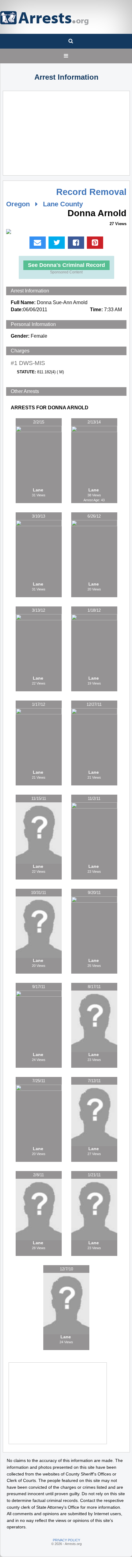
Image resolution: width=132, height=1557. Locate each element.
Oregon (18, 204)
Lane (39, 489)
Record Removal (91, 192)
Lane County (63, 204)
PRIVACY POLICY (66, 1540)
